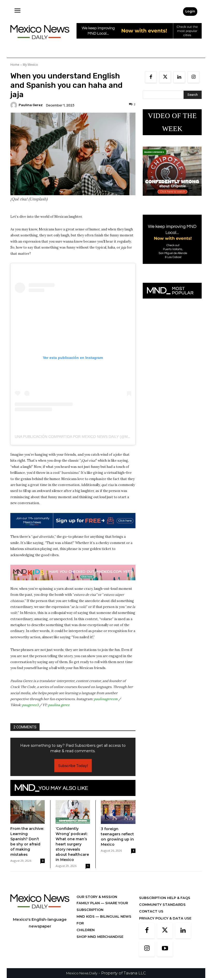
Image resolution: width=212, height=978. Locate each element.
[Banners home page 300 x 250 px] (172, 199)
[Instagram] (193, 77)
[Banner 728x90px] (72, 572)
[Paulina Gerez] (14, 105)
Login (190, 11)
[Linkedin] (179, 77)
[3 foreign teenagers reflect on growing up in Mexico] (118, 812)
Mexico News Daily (81, 973)
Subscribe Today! (73, 765)
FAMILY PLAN (89, 903)
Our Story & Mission (97, 897)
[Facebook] (151, 77)
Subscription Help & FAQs (164, 898)
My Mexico (30, 64)
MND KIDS (86, 916)
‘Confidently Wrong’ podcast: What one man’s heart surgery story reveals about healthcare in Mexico (72, 844)
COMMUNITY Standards (162, 904)
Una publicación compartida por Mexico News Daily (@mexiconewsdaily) (88, 436)
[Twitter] (165, 77)
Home (14, 64)
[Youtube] (165, 949)
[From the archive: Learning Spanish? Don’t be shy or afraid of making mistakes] (27, 812)
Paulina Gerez (31, 105)
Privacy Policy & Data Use (165, 918)
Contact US (151, 911)
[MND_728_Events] (139, 42)
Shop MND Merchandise (100, 936)
